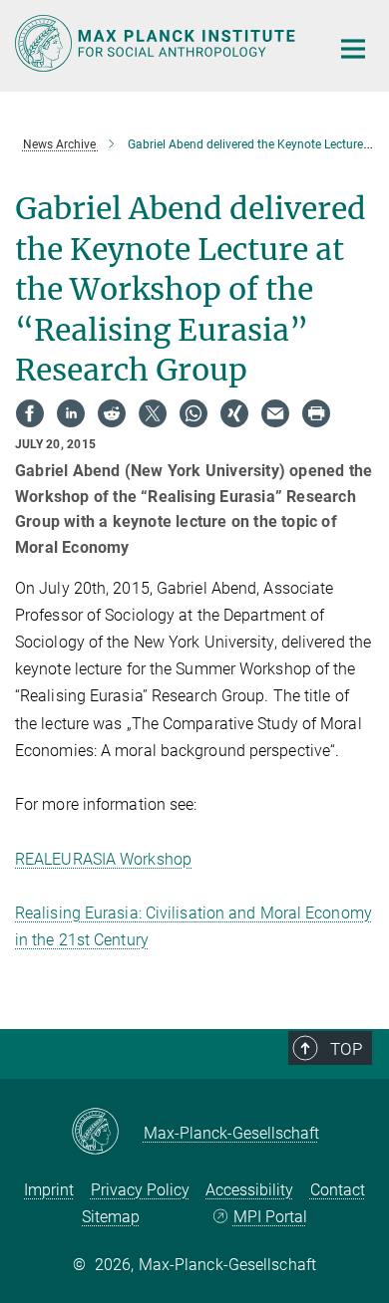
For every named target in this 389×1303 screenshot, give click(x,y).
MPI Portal (270, 1216)
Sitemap (111, 1216)
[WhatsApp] (193, 413)
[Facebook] (30, 413)
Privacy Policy (140, 1189)
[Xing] (234, 413)
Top (346, 1049)
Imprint (49, 1189)
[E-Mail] (275, 413)
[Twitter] (153, 413)
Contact (337, 1189)
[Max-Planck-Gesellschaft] (107, 1133)
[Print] (316, 413)
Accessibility (249, 1189)
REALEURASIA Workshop (103, 859)
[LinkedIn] (71, 413)
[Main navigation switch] (353, 49)
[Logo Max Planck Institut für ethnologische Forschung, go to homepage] (157, 43)
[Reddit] (112, 413)
